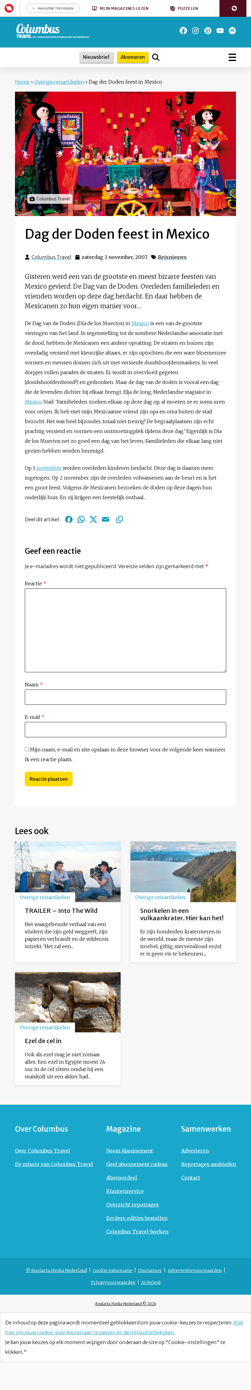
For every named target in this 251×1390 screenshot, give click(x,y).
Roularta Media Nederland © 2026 (125, 1303)
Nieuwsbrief (96, 57)
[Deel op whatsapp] (81, 519)
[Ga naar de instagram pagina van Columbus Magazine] (195, 30)
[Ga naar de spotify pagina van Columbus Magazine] (232, 30)
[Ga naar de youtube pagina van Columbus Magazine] (220, 30)
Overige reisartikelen (59, 82)
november (49, 468)
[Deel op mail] (105, 519)
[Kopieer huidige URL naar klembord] (119, 519)
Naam (34, 685)
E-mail (34, 717)
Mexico (140, 323)
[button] (232, 8)
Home (22, 82)
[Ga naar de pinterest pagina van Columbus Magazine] (208, 30)
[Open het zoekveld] (155, 57)
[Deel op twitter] (93, 519)
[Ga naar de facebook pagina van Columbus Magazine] (183, 30)
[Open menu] (232, 57)
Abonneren (133, 57)
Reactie (35, 583)
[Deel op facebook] (69, 519)
